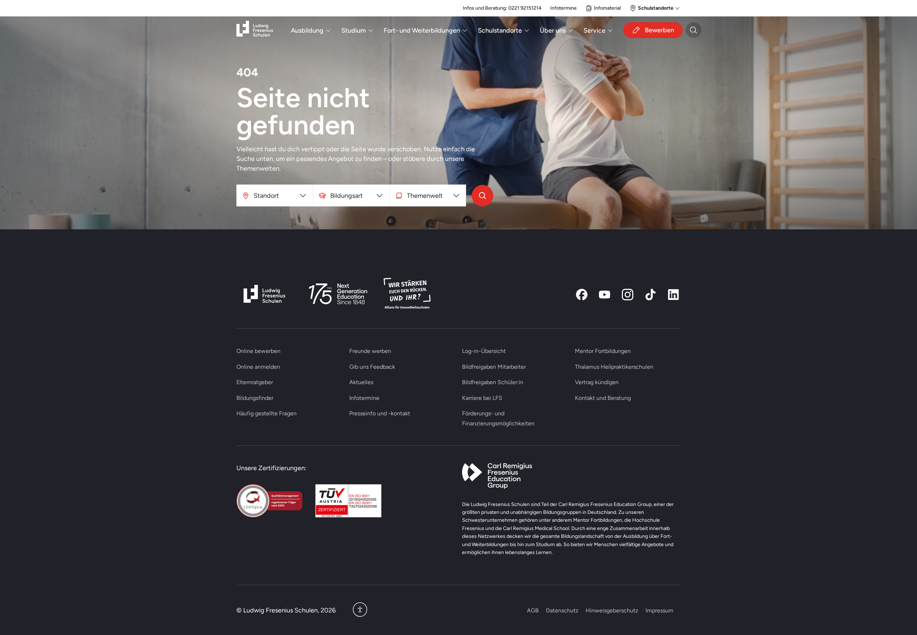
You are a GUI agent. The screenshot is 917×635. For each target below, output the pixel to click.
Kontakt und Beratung (603, 398)
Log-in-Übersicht (484, 351)
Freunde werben (370, 351)
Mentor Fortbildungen (603, 351)
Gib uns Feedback (372, 366)
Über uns (553, 30)
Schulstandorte (500, 30)
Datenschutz (562, 610)
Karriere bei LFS (482, 398)
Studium (353, 30)
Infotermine (563, 8)
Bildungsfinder (254, 398)
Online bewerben (258, 351)
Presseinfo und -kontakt (379, 413)
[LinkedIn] (673, 294)
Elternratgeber (254, 382)
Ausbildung (307, 30)
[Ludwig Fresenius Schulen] (254, 30)
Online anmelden (258, 366)
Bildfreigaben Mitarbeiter (494, 366)
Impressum (659, 610)
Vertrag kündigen (597, 382)
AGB (533, 610)
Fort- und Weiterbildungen (422, 30)
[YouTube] (604, 294)
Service (594, 30)
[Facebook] (582, 294)
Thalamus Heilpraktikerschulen (614, 366)
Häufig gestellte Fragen (266, 413)
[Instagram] (627, 294)
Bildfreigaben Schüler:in (492, 382)
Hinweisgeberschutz (612, 610)
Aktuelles (361, 382)
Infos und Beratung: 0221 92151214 (502, 8)
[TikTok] (650, 294)
